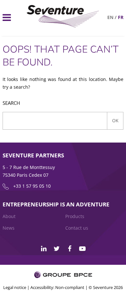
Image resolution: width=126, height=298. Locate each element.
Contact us (76, 228)
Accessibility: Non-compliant (57, 287)
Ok (115, 120)
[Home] (63, 26)
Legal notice (14, 287)
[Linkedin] (43, 248)
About (9, 216)
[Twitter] (56, 248)
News (9, 228)
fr (120, 17)
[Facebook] (69, 248)
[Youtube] (82, 248)
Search (11, 103)
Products (74, 216)
